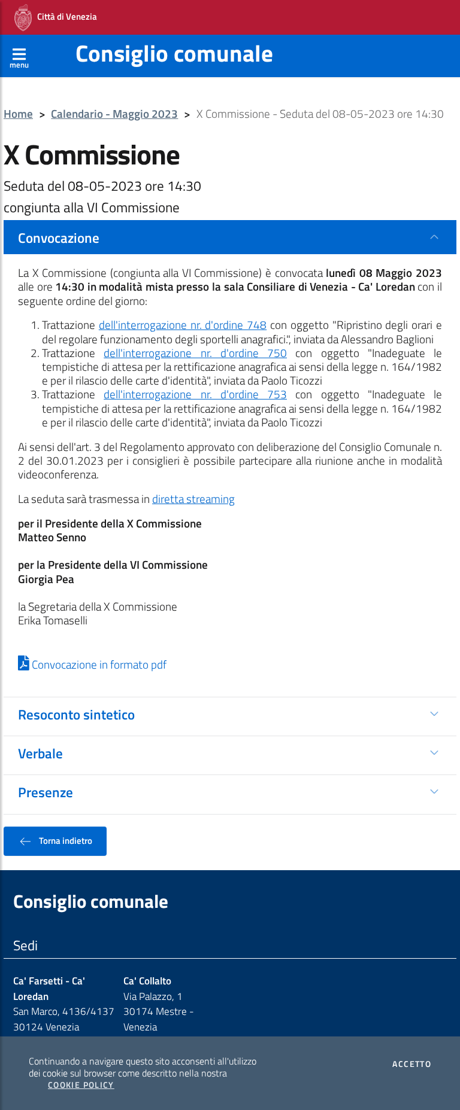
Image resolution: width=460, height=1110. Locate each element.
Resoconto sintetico (76, 714)
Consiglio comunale (174, 53)
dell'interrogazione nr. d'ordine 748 (183, 325)
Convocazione (58, 237)
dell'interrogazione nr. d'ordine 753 (195, 394)
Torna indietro (64, 840)
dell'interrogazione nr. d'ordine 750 (195, 353)
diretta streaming (193, 499)
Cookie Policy (81, 1085)
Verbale (40, 753)
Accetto (411, 1064)
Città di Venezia (64, 16)
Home (18, 114)
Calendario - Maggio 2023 (114, 114)
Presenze (45, 792)
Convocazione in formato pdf (98, 664)
